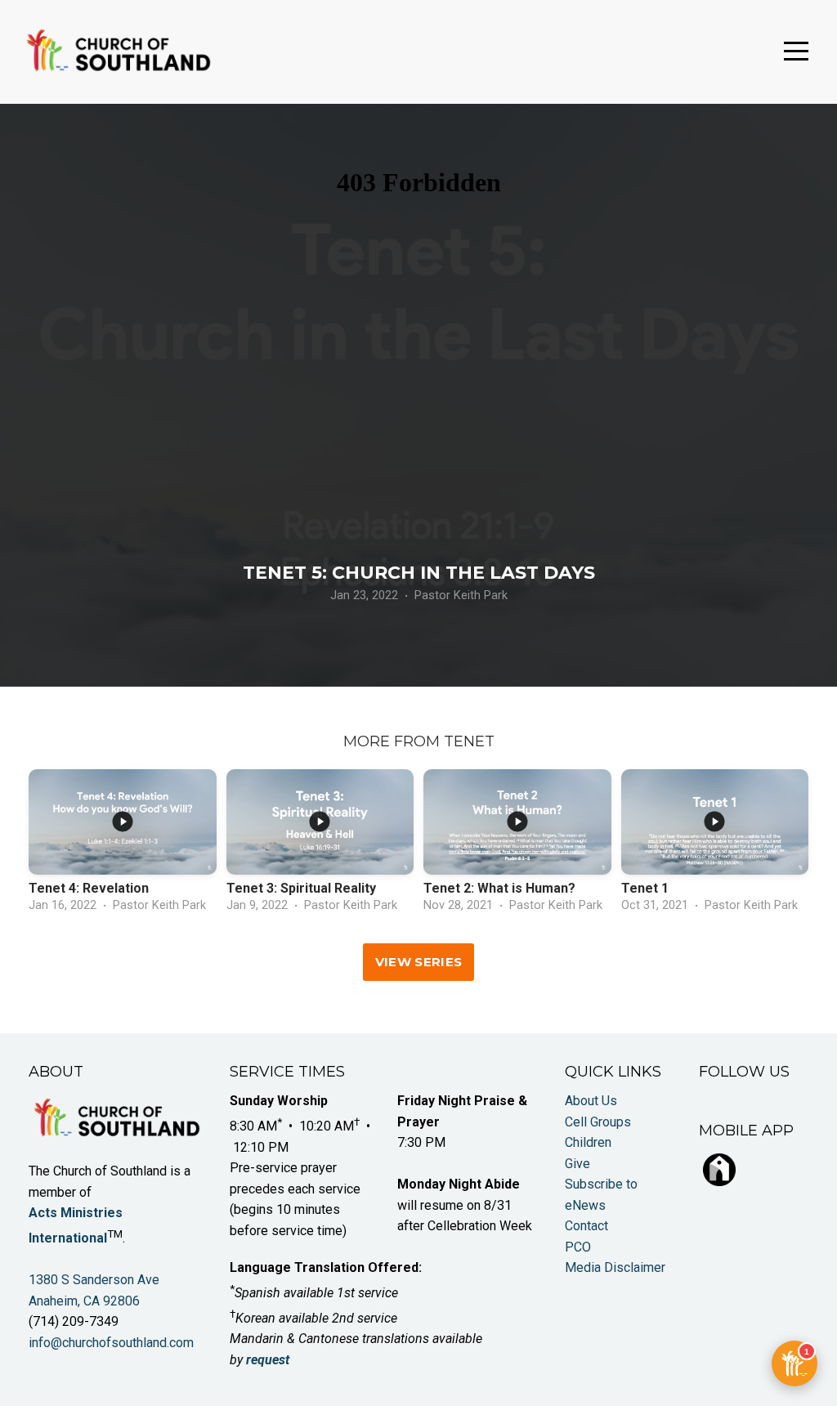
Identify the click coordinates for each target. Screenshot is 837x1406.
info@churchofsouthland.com (111, 1342)
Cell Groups (598, 1122)
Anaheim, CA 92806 (84, 1301)
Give (577, 1163)
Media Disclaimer (615, 1267)
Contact (586, 1226)
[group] (123, 844)
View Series (418, 961)
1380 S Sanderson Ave (96, 1279)
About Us (591, 1100)
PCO (578, 1247)
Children (588, 1142)
